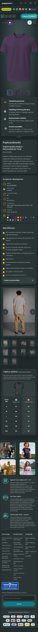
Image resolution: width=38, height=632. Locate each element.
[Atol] (26, 217)
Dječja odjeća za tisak (30, 547)
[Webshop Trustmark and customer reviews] (19, 586)
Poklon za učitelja (18, 566)
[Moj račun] (25, 3)
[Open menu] (35, 3)
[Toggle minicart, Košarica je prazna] (30, 3)
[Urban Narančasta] (20, 220)
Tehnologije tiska (18, 547)
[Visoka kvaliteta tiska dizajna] (17, 9)
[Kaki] (31, 217)
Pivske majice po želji (18, 562)
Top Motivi (28, 556)
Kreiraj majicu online (17, 578)
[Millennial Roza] (18, 220)
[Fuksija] (23, 217)
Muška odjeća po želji (30, 543)
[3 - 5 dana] (26, 9)
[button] (32, 9)
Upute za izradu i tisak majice (18, 539)
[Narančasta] (20, 217)
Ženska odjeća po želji (30, 539)
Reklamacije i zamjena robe (6, 566)
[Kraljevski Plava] (28, 217)
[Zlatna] (18, 217)
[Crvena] (15, 217)
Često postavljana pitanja (7, 539)
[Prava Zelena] (8, 220)
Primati (19, 604)
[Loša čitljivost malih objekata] (23, 9)
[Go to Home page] (7, 3)
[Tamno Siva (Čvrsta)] (33, 217)
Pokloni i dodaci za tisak (30, 552)
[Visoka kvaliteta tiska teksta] (14, 9)
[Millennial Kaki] (15, 220)
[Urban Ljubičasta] (23, 220)
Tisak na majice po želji (19, 574)
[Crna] (10, 217)
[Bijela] (8, 217)
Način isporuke (6, 548)
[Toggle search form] (21, 3)
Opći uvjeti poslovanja (5, 557)
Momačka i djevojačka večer (18, 550)
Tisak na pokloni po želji (18, 569)
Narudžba (4, 542)
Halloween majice (19, 559)
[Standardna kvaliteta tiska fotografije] (20, 9)
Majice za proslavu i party (19, 555)
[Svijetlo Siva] (10, 220)
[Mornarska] (13, 217)
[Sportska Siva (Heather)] (13, 220)
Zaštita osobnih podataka (6, 561)
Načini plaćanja (6, 545)
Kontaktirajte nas (6, 570)
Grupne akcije (6, 551)
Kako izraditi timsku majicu (18, 543)
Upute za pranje (6, 553)
